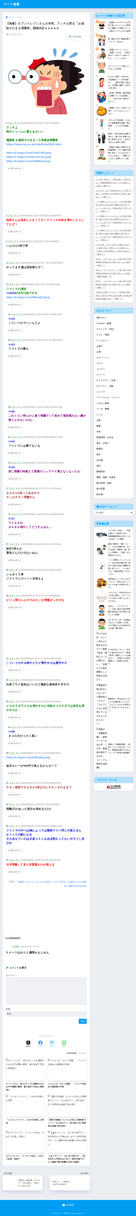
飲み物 (99, 494)
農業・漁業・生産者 (106, 477)
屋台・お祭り (102, 443)
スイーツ (100, 374)
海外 (98, 466)
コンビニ (83, 1053)
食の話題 (100, 488)
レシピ (99, 414)
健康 (98, 426)
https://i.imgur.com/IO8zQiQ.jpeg (28, 757)
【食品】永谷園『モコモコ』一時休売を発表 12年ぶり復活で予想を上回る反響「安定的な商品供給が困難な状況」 (113, 295)
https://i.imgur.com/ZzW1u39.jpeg (28, 152)
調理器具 (100, 471)
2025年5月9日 (26, 947)
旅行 (98, 454)
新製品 (99, 449)
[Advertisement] (46, 195)
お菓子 (99, 346)
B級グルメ (101, 317)
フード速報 (11, 4)
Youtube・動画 (103, 323)
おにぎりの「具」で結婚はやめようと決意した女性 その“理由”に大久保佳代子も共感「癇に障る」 (113, 194)
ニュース (100, 392)
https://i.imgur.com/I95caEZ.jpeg (28, 297)
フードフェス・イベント (108, 397)
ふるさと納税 (102, 403)
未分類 (99, 460)
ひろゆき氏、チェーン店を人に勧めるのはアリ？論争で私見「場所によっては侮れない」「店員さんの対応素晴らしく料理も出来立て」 (113, 248)
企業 (98, 420)
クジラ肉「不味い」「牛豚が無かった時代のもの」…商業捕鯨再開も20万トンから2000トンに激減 (113, 182)
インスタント (102, 340)
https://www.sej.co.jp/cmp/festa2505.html (33, 144)
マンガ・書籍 (102, 409)
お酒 (98, 352)
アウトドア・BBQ (105, 329)
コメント (11, 975)
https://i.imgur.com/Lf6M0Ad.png (28, 161)
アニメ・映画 (102, 335)
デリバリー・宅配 (104, 386)
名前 (8, 1009)
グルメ (99, 363)
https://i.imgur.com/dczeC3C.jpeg (28, 156)
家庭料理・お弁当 (104, 437)
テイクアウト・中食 (106, 380)
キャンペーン (102, 357)
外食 (98, 431)
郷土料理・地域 (103, 483)
